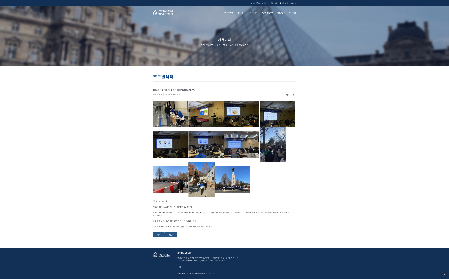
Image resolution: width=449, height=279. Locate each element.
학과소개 (228, 12)
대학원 (292, 12)
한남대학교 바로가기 (259, 3)
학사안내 (241, 12)
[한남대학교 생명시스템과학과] (163, 12)
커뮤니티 (254, 12)
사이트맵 (293, 3)
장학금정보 (267, 12)
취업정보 (281, 12)
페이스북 (285, 3)
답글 (171, 235)
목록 (159, 235)
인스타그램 (273, 3)
